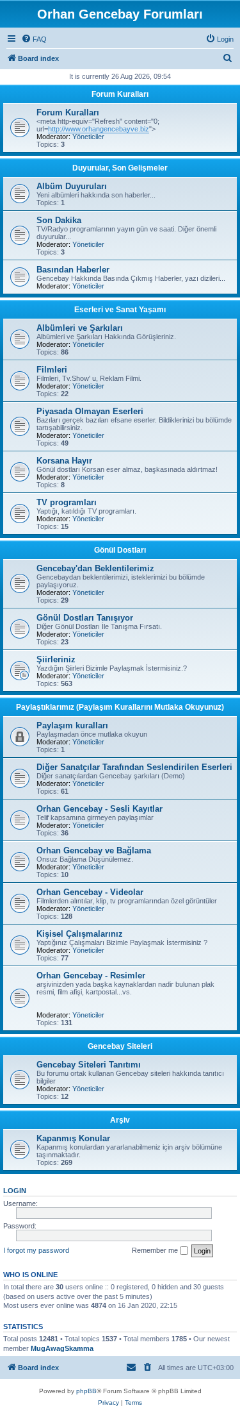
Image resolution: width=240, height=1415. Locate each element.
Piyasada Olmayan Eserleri (89, 411)
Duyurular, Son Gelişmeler (120, 167)
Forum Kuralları (120, 94)
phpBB (86, 1390)
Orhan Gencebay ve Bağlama (93, 850)
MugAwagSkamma (62, 1348)
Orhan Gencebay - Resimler (90, 975)
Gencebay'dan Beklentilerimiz (95, 568)
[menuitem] (34, 39)
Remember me (156, 1250)
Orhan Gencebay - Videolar (89, 892)
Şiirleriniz (56, 659)
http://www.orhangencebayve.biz (98, 129)
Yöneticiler (88, 136)
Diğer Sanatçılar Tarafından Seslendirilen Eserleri (134, 767)
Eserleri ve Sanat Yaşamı (120, 309)
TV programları (66, 502)
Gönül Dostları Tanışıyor (84, 618)
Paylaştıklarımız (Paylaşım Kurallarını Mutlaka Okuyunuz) (120, 707)
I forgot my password (36, 1250)
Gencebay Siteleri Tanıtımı (88, 1064)
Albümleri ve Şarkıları (79, 328)
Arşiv (120, 1120)
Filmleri (51, 369)
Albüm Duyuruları (71, 186)
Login (14, 1190)
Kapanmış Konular (73, 1138)
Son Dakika (58, 220)
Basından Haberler (72, 269)
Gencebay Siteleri (120, 1046)
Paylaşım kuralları (72, 725)
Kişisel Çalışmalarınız (79, 934)
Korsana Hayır (64, 460)
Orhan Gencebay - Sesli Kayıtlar (99, 809)
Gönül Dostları (120, 550)
